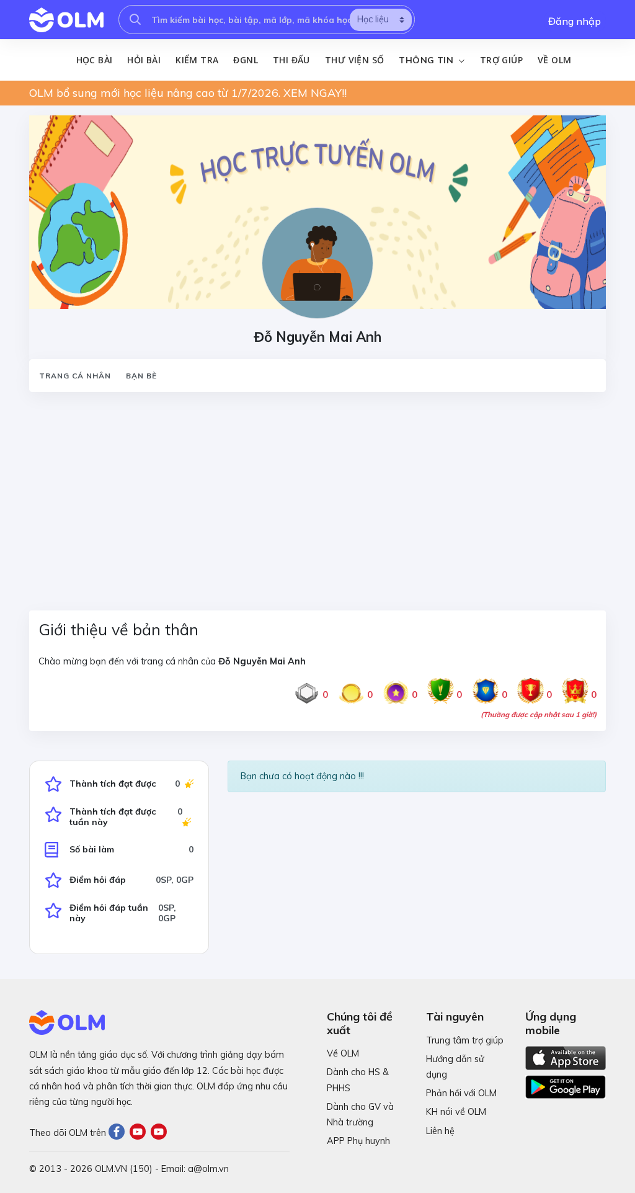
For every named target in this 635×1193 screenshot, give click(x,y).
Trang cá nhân (75, 375)
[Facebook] (119, 1132)
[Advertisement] (317, 494)
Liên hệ (440, 1131)
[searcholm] (135, 20)
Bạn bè (141, 375)
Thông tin (427, 60)
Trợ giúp (501, 60)
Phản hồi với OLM (461, 1093)
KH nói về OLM (456, 1111)
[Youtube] (140, 1132)
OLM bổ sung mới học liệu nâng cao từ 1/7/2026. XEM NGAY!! (188, 93)
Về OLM (554, 60)
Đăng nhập (574, 21)
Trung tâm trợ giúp (465, 1040)
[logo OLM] (66, 19)
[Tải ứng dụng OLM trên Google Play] (565, 1083)
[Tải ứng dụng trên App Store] (565, 1057)
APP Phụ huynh (358, 1140)
